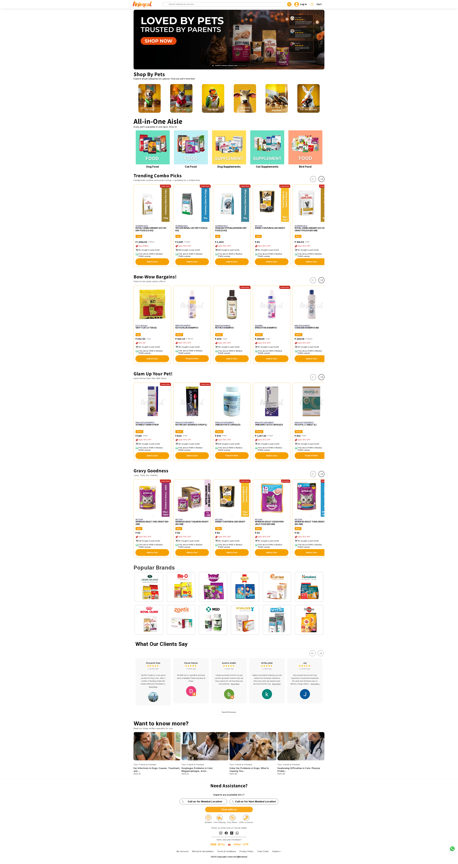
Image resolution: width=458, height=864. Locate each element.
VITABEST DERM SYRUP (147, 424)
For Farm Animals (244, 109)
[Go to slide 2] (226, 65)
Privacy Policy (246, 851)
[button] (316, 4)
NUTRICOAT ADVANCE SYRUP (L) (191, 424)
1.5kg (139, 236)
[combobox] (227, 4)
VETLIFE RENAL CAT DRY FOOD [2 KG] (191, 229)
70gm (258, 236)
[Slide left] (313, 179)
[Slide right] (321, 179)
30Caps (219, 432)
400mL (179, 432)
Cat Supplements (267, 166)
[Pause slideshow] (211, 66)
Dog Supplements (229, 166)
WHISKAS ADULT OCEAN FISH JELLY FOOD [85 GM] (269, 522)
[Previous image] (136, 203)
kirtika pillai (153, 663)
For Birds (213, 109)
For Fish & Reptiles (277, 109)
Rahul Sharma (305, 663)
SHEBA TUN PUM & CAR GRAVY (270, 228)
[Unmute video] (214, 66)
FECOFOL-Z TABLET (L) (305, 424)
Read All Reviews (229, 712)
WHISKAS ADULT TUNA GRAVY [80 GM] (310, 522)
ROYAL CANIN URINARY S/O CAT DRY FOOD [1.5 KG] (151, 229)
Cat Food (191, 166)
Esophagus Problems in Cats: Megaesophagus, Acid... (197, 769)
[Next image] (168, 203)
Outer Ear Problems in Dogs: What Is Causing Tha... (249, 769)
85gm (298, 236)
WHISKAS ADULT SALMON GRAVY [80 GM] (191, 522)
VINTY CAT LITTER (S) (146, 327)
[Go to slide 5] (245, 65)
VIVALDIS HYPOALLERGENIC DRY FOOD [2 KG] (231, 229)
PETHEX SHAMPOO (224, 327)
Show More (162, 684)
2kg (178, 236)
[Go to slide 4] (238, 65)
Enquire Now (192, 358)
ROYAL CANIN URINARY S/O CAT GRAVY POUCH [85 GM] (310, 229)
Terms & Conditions (226, 851)
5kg (138, 335)
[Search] (165, 4)
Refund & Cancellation (203, 851)
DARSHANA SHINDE (267, 663)
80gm (139, 529)
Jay (191, 663)
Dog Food (152, 166)
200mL (179, 335)
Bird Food (305, 166)
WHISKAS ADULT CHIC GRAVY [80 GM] (151, 522)
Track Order (263, 851)
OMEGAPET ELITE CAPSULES (269, 424)
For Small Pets (308, 109)
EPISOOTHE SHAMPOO (266, 327)
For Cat (181, 109)
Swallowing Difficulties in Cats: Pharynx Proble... (298, 769)
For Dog (149, 109)
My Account (182, 851)
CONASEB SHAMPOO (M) (307, 327)
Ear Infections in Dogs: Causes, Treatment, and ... (157, 769)
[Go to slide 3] (232, 65)
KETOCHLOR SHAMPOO (186, 327)
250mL (139, 432)
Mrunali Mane (229, 663)
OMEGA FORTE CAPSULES (227, 424)
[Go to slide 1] (219, 65)
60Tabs (298, 432)
